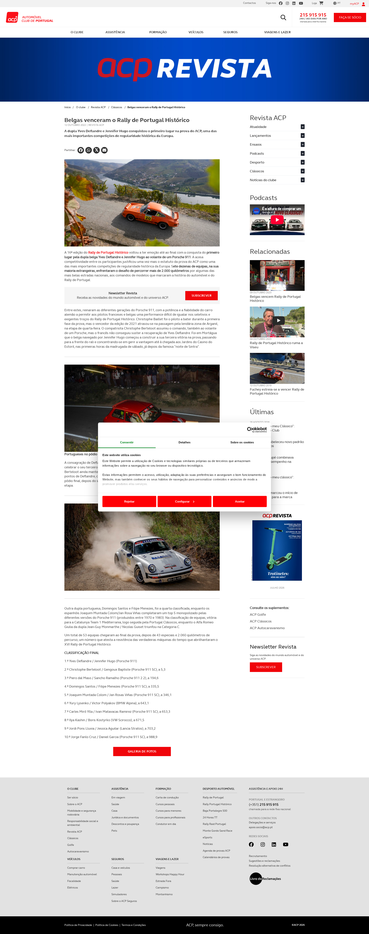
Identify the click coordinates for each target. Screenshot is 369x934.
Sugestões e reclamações (264, 861)
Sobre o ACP (74, 804)
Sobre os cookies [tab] (242, 442)
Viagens (160, 867)
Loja (314, 3)
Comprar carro (76, 867)
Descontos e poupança (125, 824)
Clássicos (116, 107)
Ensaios (277, 144)
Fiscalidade (74, 881)
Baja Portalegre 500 (215, 810)
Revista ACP (98, 107)
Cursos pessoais (165, 804)
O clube (81, 107)
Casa (114, 810)
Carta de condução (167, 797)
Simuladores (119, 894)
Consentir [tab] (127, 442)
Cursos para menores (168, 810)
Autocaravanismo (78, 851)
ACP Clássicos (261, 621)
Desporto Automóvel (219, 788)
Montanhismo (164, 894)
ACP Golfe (258, 614)
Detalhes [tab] (184, 442)
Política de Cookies (106, 925)
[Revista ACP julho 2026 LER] (277, 547)
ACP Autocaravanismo (267, 628)
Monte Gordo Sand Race (217, 830)
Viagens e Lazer (167, 859)
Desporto (277, 162)
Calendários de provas (216, 857)
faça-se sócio (350, 17)
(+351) (263, 804)
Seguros (117, 859)
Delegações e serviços (262, 822)
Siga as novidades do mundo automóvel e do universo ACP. (277, 657)
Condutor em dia (166, 824)
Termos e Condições (133, 925)
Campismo (162, 887)
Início (67, 107)
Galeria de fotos (142, 751)
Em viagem (118, 797)
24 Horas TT (210, 817)
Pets (114, 830)
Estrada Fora (163, 881)
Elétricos (72, 887)
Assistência (119, 788)
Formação (163, 788)
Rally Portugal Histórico (217, 804)
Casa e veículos (120, 867)
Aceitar (240, 501)
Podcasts (277, 153)
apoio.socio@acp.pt (261, 827)
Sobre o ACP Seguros (124, 901)
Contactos (249, 3)
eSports (207, 837)
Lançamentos (277, 135)
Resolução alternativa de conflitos (269, 865)
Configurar (182, 501)
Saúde (115, 804)
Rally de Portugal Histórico (108, 252)
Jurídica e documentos (125, 817)
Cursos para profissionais (170, 817)
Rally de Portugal (213, 797)
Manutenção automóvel (82, 874)
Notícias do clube (277, 180)
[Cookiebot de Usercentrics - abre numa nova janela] (250, 430)
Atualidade (277, 126)
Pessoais (116, 874)
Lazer (114, 887)
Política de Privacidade (78, 925)
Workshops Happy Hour (170, 874)
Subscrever (202, 296)
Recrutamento (258, 856)
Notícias (208, 844)
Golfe (70, 845)
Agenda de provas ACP (216, 850)
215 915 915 (313, 15)
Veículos (73, 859)
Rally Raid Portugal (214, 824)
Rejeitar (129, 501)
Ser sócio (72, 797)
